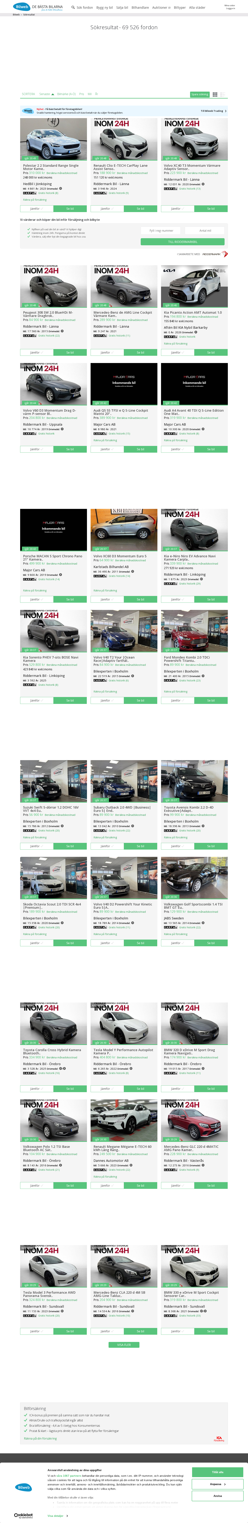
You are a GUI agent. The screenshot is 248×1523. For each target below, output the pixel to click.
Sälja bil (122, 7)
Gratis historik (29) (190, 583)
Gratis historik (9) (119, 193)
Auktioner (160, 7)
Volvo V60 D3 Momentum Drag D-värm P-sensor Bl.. (49, 412)
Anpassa (215, 1484)
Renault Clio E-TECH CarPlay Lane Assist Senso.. (120, 167)
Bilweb (16, 14)
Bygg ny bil (104, 7)
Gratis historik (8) (48, 193)
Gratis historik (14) (49, 579)
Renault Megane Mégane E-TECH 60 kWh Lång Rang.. (122, 1148)
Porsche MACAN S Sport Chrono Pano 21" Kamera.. (52, 557)
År (96, 94)
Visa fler (124, 1345)
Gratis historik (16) (49, 1073)
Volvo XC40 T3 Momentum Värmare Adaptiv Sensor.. (192, 167)
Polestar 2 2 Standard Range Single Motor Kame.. (51, 167)
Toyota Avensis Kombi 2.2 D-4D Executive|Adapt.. (189, 809)
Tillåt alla (217, 1472)
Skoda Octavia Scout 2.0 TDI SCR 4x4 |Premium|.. (52, 906)
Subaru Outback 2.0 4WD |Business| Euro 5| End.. (122, 809)
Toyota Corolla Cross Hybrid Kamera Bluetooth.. (52, 1051)
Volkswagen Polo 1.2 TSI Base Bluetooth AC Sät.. (46, 1148)
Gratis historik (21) (49, 1169)
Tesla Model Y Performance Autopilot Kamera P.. (123, 1051)
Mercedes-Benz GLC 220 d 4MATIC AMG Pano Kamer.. (191, 1148)
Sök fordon (84, 7)
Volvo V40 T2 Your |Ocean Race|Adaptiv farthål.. (114, 659)
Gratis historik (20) (49, 830)
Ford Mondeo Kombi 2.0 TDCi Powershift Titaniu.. (187, 659)
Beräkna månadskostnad (61, 173)
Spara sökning (200, 94)
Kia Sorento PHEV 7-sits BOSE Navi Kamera (50, 659)
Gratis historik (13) (190, 188)
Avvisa (218, 1495)
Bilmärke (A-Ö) (66, 94)
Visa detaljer (55, 1515)
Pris (81, 94)
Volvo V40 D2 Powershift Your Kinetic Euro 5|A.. (122, 906)
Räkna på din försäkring (40, 1438)
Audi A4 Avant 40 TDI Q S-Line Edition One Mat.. (194, 412)
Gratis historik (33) (190, 1315)
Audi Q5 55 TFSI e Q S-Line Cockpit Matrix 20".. (120, 412)
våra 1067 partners (69, 1475)
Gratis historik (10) (119, 1315)
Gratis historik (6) (119, 680)
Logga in (230, 8)
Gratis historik (187, 336)
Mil (90, 94)
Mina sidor (230, 5)
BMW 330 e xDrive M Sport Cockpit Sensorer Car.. (191, 1294)
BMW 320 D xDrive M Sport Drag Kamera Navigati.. (189, 1051)
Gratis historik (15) (119, 433)
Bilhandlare (140, 7)
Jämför (35, 209)
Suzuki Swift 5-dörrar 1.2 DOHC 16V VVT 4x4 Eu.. (51, 809)
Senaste (44, 94)
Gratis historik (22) (49, 335)
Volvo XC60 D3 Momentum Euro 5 (120, 556)
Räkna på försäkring (34, 199)
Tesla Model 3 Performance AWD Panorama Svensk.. (49, 1294)
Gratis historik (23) (190, 680)
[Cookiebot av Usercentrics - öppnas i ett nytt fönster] (23, 1516)
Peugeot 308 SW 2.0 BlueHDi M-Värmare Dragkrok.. (48, 314)
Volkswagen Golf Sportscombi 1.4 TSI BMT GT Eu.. (193, 906)
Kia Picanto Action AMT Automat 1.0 (193, 312)
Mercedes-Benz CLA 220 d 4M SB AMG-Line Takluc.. (119, 1294)
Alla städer (197, 7)
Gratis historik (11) (119, 335)
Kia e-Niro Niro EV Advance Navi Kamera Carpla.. (190, 557)
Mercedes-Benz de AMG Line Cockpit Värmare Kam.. (122, 314)
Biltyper (180, 7)
